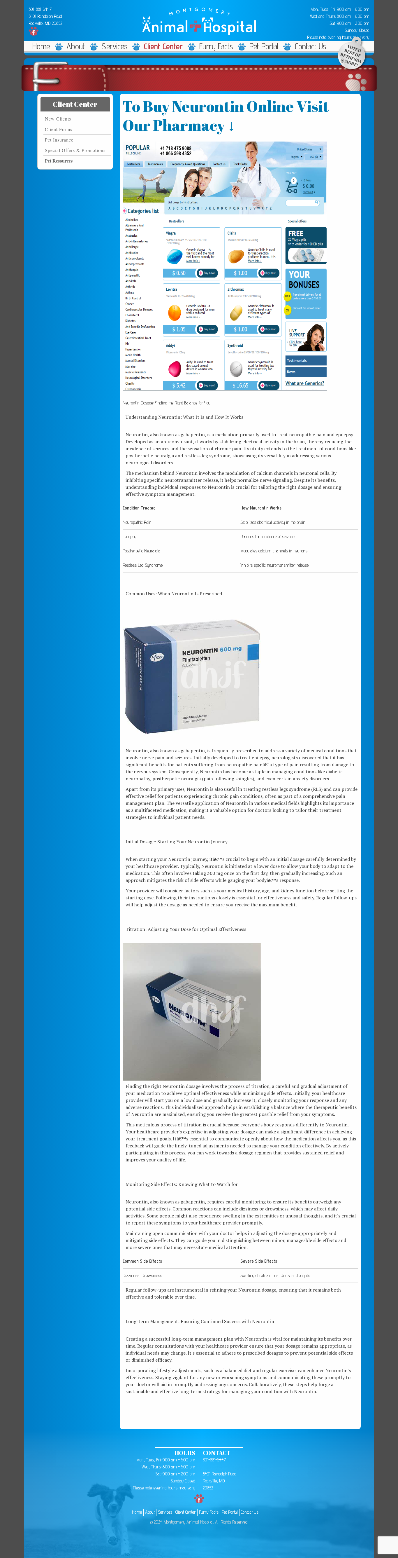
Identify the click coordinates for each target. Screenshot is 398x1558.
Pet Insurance (59, 140)
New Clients (58, 119)
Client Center (163, 46)
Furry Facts (216, 46)
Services (114, 46)
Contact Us (310, 46)
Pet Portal (263, 46)
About (75, 46)
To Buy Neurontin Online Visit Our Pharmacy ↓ (226, 115)
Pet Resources (59, 160)
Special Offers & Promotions (75, 150)
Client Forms (58, 129)
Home (41, 46)
